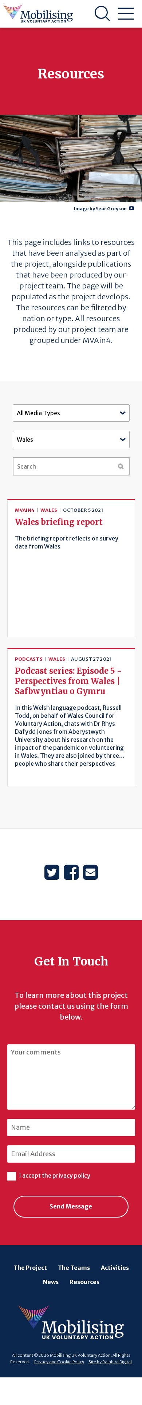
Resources (84, 1281)
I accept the (54, 1175)
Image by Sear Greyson (100, 208)
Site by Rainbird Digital (110, 1361)
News (51, 1281)
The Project (30, 1267)
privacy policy (71, 1175)
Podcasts (29, 659)
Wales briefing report (59, 522)
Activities (115, 1267)
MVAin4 (25, 510)
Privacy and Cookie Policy (59, 1361)
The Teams (74, 1267)
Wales (49, 510)
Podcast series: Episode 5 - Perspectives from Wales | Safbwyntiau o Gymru (68, 681)
